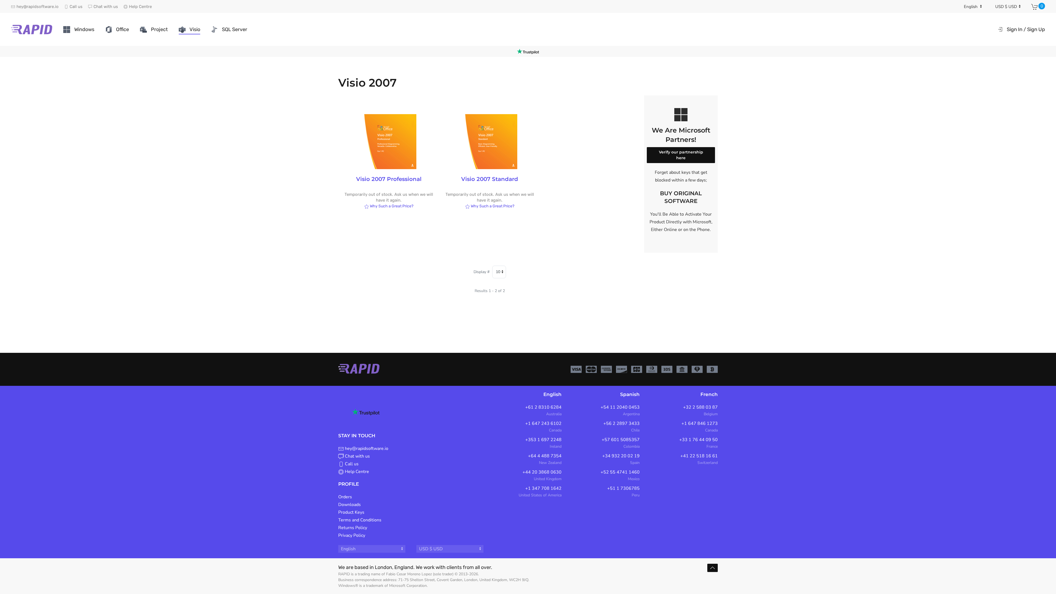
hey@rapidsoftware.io (366, 449)
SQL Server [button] (234, 29)
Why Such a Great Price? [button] (391, 206)
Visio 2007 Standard (489, 179)
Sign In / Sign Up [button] (1026, 29)
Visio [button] (194, 29)
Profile (348, 484)
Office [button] (122, 29)
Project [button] (159, 29)
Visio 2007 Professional (389, 179)
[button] (712, 568)
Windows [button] (84, 29)
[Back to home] (31, 29)
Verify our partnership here (681, 155)
